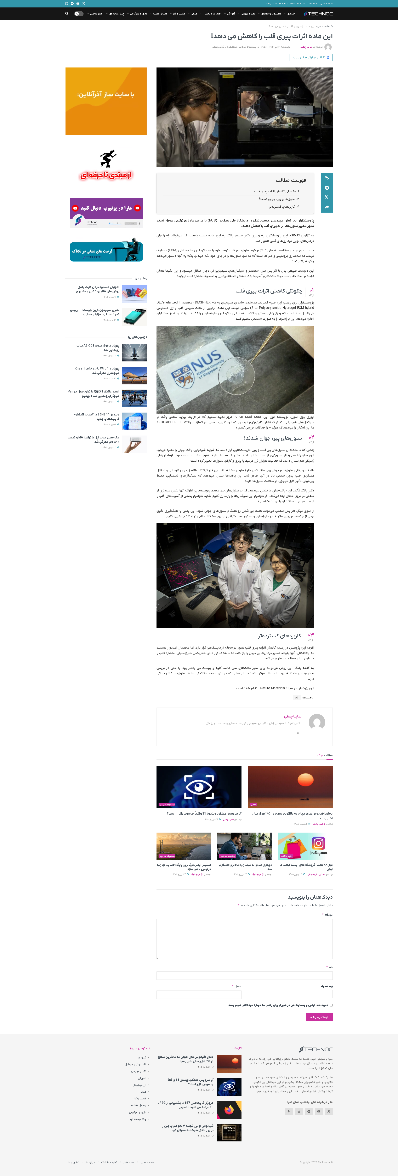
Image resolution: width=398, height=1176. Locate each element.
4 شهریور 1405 (301, 824)
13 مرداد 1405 (110, 320)
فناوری (291, 14)
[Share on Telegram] (327, 188)
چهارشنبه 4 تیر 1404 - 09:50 (276, 47)
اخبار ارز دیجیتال (212, 14)
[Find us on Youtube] (319, 1111)
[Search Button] (66, 13)
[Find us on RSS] (289, 1111)
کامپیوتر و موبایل (271, 14)
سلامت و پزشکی (228, 47)
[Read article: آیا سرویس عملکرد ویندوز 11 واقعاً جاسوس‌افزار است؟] (199, 787)
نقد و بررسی (248, 14)
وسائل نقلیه (160, 14)
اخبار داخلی (96, 14)
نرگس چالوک (319, 824)
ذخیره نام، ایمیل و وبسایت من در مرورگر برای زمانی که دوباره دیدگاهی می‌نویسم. (278, 1005)
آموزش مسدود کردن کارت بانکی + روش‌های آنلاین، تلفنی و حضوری (97, 289)
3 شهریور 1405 (110, 355)
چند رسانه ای (116, 14)
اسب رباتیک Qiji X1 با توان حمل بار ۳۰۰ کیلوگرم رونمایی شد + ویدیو (93, 394)
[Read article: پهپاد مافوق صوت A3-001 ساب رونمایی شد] (134, 352)
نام (329, 967)
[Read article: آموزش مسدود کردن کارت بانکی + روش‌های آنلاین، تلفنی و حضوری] (134, 294)
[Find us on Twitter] (329, 1111)
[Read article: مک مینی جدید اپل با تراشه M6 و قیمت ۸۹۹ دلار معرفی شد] (134, 444)
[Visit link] (106, 101)
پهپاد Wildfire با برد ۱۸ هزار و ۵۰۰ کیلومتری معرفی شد (97, 371)
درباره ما (283, 3)
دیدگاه (327, 914)
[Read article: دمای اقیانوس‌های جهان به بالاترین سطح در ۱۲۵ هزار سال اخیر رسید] (290, 787)
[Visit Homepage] (318, 14)
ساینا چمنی (306, 47)
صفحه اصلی (326, 3)
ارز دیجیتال (139, 1085)
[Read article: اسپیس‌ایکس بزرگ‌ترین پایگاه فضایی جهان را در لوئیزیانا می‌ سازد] (184, 846)
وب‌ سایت (327, 986)
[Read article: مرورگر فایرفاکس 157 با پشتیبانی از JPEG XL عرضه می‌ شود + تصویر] (229, 1110)
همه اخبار (312, 3)
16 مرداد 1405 (110, 297)
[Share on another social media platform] (327, 208)
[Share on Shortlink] (327, 178)
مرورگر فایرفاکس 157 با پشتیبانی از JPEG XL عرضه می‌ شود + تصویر (186, 1105)
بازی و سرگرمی (138, 14)
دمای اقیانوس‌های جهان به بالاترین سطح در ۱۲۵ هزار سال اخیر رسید (186, 1059)
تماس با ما (271, 3)
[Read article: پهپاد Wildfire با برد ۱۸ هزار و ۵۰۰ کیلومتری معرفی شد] (134, 375)
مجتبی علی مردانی (316, 874)
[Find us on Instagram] (299, 1111)
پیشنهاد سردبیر (247, 47)
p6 (296, 697)
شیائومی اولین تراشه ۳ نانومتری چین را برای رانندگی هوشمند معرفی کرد (187, 1128)
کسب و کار (179, 14)
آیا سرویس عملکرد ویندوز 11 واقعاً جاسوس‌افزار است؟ (204, 814)
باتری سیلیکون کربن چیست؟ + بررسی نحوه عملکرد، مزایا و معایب (94, 312)
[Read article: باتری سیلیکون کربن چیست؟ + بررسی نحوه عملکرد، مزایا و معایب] (134, 317)
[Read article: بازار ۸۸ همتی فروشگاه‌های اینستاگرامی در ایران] (305, 846)
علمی (194, 14)
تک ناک (329, 26)
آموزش (231, 14)
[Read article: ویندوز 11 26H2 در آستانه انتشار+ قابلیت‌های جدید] (134, 421)
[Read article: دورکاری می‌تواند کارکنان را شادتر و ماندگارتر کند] (244, 846)
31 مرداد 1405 (110, 378)
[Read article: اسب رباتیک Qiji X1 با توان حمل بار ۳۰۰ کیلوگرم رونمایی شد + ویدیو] (134, 398)
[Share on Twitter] (327, 198)
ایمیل (236, 986)
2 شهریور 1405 (110, 424)
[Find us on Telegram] (309, 1111)
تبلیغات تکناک (297, 3)
